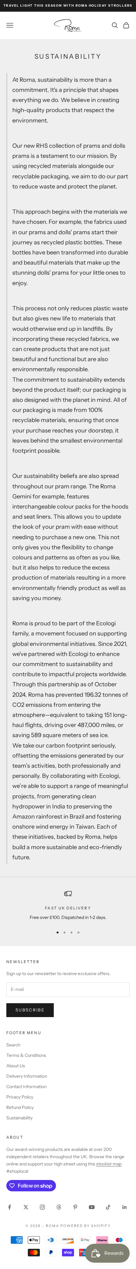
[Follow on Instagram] (42, 1207)
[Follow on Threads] (59, 1207)
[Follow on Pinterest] (75, 1207)
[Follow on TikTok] (108, 1207)
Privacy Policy (19, 1097)
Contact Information (26, 1086)
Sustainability (19, 1118)
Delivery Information (26, 1076)
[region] (68, 905)
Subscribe (30, 1009)
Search (13, 1045)
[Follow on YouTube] (92, 1207)
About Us (15, 1066)
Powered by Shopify (85, 1226)
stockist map (108, 1164)
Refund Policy (20, 1107)
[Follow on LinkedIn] (124, 1207)
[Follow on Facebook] (9, 1207)
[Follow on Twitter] (26, 1207)
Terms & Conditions (26, 1055)
